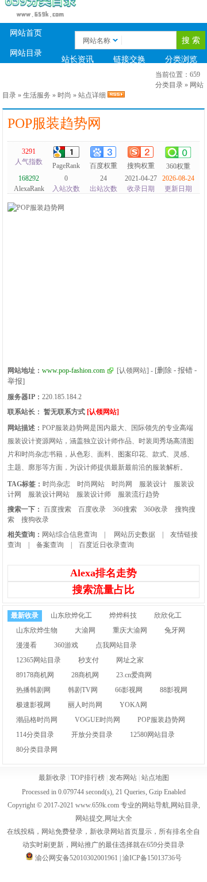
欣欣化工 (168, 615)
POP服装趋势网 (54, 123)
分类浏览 (181, 59)
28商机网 (85, 675)
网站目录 (26, 53)
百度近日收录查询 (106, 545)
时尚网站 (91, 484)
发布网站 (123, 778)
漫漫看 (26, 645)
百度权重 (103, 166)
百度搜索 (57, 509)
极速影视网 (33, 705)
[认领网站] (133, 370)
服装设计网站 (49, 494)
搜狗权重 (141, 166)
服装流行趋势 (138, 494)
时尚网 (122, 484)
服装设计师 (93, 494)
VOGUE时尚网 (97, 720)
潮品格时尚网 (36, 720)
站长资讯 (78, 59)
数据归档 (78, 79)
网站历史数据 (133, 534)
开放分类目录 (92, 735)
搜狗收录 (35, 520)
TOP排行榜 (130, 79)
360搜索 (125, 509)
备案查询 (50, 545)
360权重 (178, 166)
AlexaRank (29, 183)
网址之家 (130, 660)
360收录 (156, 509)
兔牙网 (174, 630)
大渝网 (85, 630)
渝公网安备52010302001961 (76, 858)
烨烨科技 (123, 615)
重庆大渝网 (130, 630)
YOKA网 (133, 705)
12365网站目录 (38, 660)
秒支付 (88, 660)
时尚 (64, 95)
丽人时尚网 (85, 705)
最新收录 (26, 79)
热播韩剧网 (33, 690)
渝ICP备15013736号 (152, 858)
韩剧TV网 (83, 690)
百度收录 (92, 509)
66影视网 (129, 690)
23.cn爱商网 (134, 675)
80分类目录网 (36, 750)
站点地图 (155, 778)
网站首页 (26, 33)
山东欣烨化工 (71, 615)
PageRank (66, 166)
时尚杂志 (56, 484)
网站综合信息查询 (69, 534)
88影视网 (173, 690)
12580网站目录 (152, 735)
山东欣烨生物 (36, 630)
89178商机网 (35, 675)
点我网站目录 (116, 645)
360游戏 (66, 645)
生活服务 (37, 95)
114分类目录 (35, 735)
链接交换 (129, 59)
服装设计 (153, 484)
